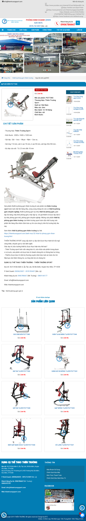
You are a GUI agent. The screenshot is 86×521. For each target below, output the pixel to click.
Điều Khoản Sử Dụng (53, 469)
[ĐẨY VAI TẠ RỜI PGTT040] (21, 394)
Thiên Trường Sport (8, 66)
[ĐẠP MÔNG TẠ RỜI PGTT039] (64, 394)
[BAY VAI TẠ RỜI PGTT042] (21, 357)
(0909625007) (16, 477)
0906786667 (22, 276)
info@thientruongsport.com (13, 1)
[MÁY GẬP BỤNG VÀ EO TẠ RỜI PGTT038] (21, 430)
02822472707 (6, 483)
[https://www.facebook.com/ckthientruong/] (68, 16)
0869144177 (42, 276)
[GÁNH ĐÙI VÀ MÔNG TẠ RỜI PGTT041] (64, 357)
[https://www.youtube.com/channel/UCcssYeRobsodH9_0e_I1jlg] (64, 4)
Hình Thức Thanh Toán (54, 475)
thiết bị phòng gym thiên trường (22, 78)
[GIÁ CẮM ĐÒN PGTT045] (21, 320)
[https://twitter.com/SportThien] (72, 7)
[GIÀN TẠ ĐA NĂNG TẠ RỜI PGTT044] (64, 320)
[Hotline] (4, 515)
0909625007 (19, 271)
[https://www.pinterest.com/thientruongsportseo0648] (64, 10)
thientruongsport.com (13, 492)
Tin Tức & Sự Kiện (63, 30)
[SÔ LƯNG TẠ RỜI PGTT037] (64, 430)
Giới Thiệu (23, 30)
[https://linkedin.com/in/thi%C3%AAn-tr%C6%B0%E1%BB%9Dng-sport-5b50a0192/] (64, 13)
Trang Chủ (11, 30)
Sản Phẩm (35, 30)
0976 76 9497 (35, 26)
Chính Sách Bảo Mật (53, 472)
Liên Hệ (79, 30)
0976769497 (30, 271)
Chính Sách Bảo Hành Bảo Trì (56, 478)
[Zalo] (82, 508)
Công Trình (47, 30)
